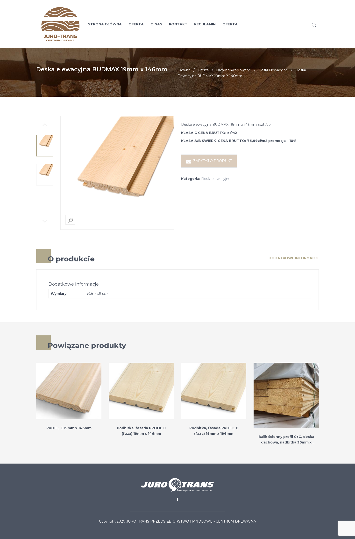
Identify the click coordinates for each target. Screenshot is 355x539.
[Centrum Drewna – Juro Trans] (56, 24)
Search (314, 25)
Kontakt (178, 24)
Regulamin (205, 24)
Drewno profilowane (233, 70)
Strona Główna (105, 24)
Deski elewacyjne (273, 70)
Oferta (136, 24)
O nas (156, 24)
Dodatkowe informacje (294, 258)
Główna (184, 70)
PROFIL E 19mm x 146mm (69, 428)
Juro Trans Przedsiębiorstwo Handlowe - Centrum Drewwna (191, 521)
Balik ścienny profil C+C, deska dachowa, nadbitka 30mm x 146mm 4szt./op (286, 442)
